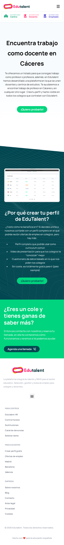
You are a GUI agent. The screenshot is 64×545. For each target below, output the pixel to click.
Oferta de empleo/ (13, 125)
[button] (58, 6)
